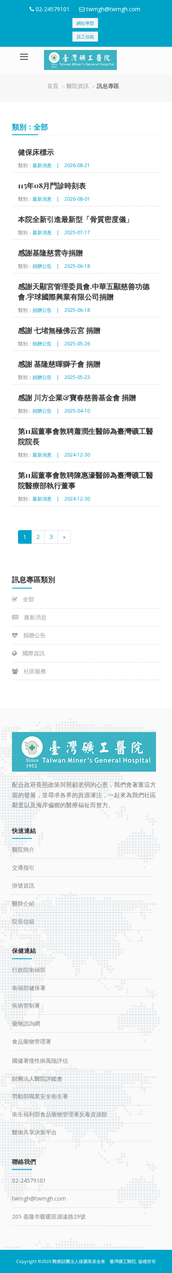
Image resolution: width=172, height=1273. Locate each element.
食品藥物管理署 (31, 1041)
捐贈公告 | (45, 266)
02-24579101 (53, 9)
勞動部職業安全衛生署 (40, 1096)
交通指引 (23, 867)
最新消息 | (45, 165)
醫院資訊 (77, 86)
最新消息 (34, 617)
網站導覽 (85, 23)
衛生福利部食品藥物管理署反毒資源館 (59, 1114)
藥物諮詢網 (26, 1023)
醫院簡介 (23, 849)
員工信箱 (85, 37)
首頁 (52, 86)
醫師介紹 (23, 903)
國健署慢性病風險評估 (40, 1060)
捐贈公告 (34, 635)
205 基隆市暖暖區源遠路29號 (49, 1216)
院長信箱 (23, 921)
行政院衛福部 (29, 970)
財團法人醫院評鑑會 (37, 1078)
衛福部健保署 (29, 988)
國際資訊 (33, 653)
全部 (27, 599)
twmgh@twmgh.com (113, 9)
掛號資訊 (23, 885)
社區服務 (34, 671)
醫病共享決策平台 (34, 1132)
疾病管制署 (26, 1005)
